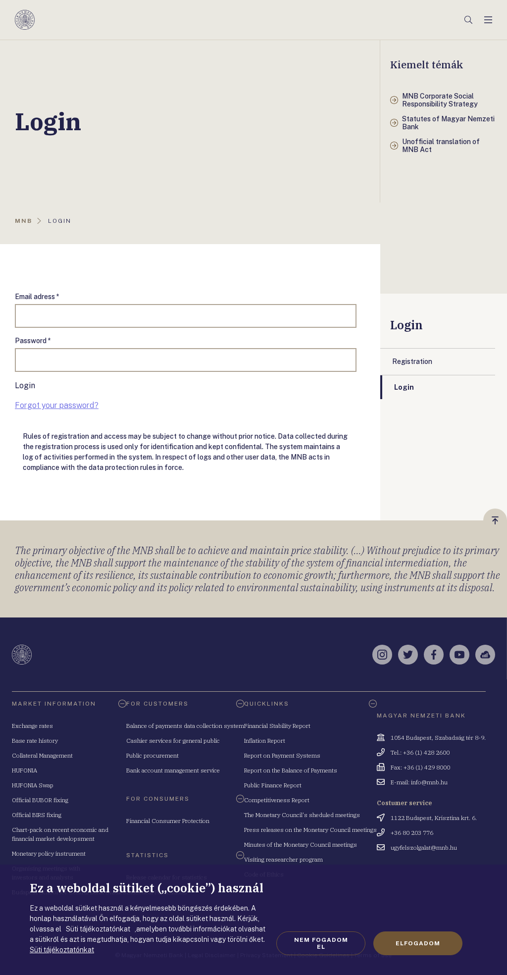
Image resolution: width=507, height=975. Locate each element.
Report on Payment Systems (282, 755)
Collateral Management (42, 755)
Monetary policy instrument (49, 853)
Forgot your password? (57, 405)
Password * (33, 341)
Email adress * (37, 297)
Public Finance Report (273, 785)
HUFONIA (24, 770)
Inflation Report (264, 740)
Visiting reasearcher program (283, 859)
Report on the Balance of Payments (290, 770)
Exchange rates (32, 725)
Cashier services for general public (173, 740)
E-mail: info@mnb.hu (419, 782)
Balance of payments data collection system (185, 725)
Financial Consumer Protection (167, 820)
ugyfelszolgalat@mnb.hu (424, 847)
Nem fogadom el (321, 943)
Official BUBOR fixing (40, 800)
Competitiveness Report (276, 800)
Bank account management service (173, 770)
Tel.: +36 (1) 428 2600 (420, 752)
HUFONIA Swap (32, 785)
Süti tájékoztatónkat (62, 950)
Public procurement (152, 755)
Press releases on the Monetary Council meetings (310, 829)
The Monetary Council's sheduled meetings (302, 815)
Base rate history (35, 740)
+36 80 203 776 (412, 832)
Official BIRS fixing (36, 815)
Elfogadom (418, 943)
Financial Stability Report (277, 725)
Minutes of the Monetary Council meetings (300, 844)
